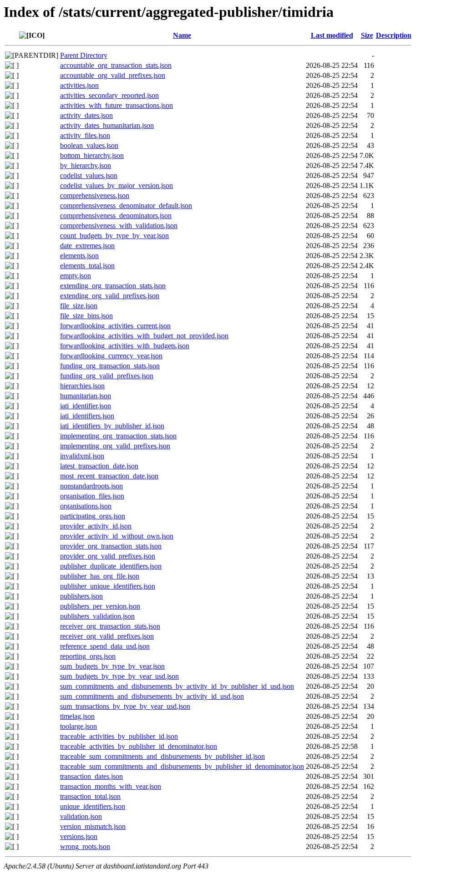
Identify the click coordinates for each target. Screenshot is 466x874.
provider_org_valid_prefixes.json (107, 556)
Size (367, 35)
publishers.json (81, 596)
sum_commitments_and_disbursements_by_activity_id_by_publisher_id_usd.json (177, 686)
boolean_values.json (89, 145)
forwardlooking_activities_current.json (115, 326)
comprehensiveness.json (94, 195)
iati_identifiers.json (87, 416)
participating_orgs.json (92, 516)
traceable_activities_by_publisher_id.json (119, 736)
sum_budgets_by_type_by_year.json (112, 666)
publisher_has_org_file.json (99, 576)
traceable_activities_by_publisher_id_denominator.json (138, 746)
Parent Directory (83, 55)
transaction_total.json (90, 796)
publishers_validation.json (97, 616)
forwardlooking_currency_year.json (111, 356)
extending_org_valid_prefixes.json (109, 296)
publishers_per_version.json (100, 606)
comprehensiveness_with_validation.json (118, 225)
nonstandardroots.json (91, 486)
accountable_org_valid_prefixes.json (112, 75)
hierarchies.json (82, 386)
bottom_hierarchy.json (92, 155)
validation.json (81, 816)
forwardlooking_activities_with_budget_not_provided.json (144, 336)
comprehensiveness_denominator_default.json (126, 205)
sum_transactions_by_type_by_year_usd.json (125, 706)
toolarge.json (78, 726)
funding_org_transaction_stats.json (110, 366)
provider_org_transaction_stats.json (111, 546)
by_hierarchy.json (85, 165)
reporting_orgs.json (88, 656)
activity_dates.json (86, 115)
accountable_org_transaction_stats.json (116, 65)
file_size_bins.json (86, 316)
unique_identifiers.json (92, 806)
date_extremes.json (87, 245)
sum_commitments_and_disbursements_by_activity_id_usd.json (152, 696)
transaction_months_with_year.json (110, 786)
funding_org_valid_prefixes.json (106, 376)
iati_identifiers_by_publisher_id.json (112, 426)
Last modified (332, 35)
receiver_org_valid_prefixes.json (107, 636)
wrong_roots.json (85, 846)
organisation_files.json (92, 496)
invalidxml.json (82, 456)
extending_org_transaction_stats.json (113, 286)
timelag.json (77, 716)
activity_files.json (85, 135)
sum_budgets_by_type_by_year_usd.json (119, 676)
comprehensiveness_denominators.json (116, 215)
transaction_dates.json (91, 776)
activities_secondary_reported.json (109, 95)
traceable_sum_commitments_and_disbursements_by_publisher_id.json (162, 756)
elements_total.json (87, 265)
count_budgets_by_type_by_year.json (114, 235)
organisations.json (85, 506)
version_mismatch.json (93, 826)
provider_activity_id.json (96, 526)
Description (393, 35)
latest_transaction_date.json (99, 466)
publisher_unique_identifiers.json (107, 586)
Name (182, 35)
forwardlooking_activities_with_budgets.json (124, 346)
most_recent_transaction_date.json (109, 476)
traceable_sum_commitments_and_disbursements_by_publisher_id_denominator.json (182, 766)
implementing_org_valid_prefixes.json (115, 446)
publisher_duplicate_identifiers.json (111, 566)
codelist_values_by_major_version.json (116, 185)
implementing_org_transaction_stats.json (118, 436)
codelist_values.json (88, 175)
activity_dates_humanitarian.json (107, 125)
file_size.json (78, 306)
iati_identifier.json (85, 406)
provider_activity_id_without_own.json (116, 536)
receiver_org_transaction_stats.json (110, 626)
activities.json (79, 85)
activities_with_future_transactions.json (116, 105)
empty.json (75, 275)
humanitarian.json (85, 396)
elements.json (79, 255)
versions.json (78, 836)
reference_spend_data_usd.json (105, 646)
